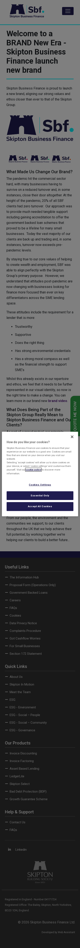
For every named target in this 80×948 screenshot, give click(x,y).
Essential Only (40, 495)
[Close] (72, 436)
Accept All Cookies (40, 506)
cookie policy (33, 469)
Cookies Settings (40, 484)
